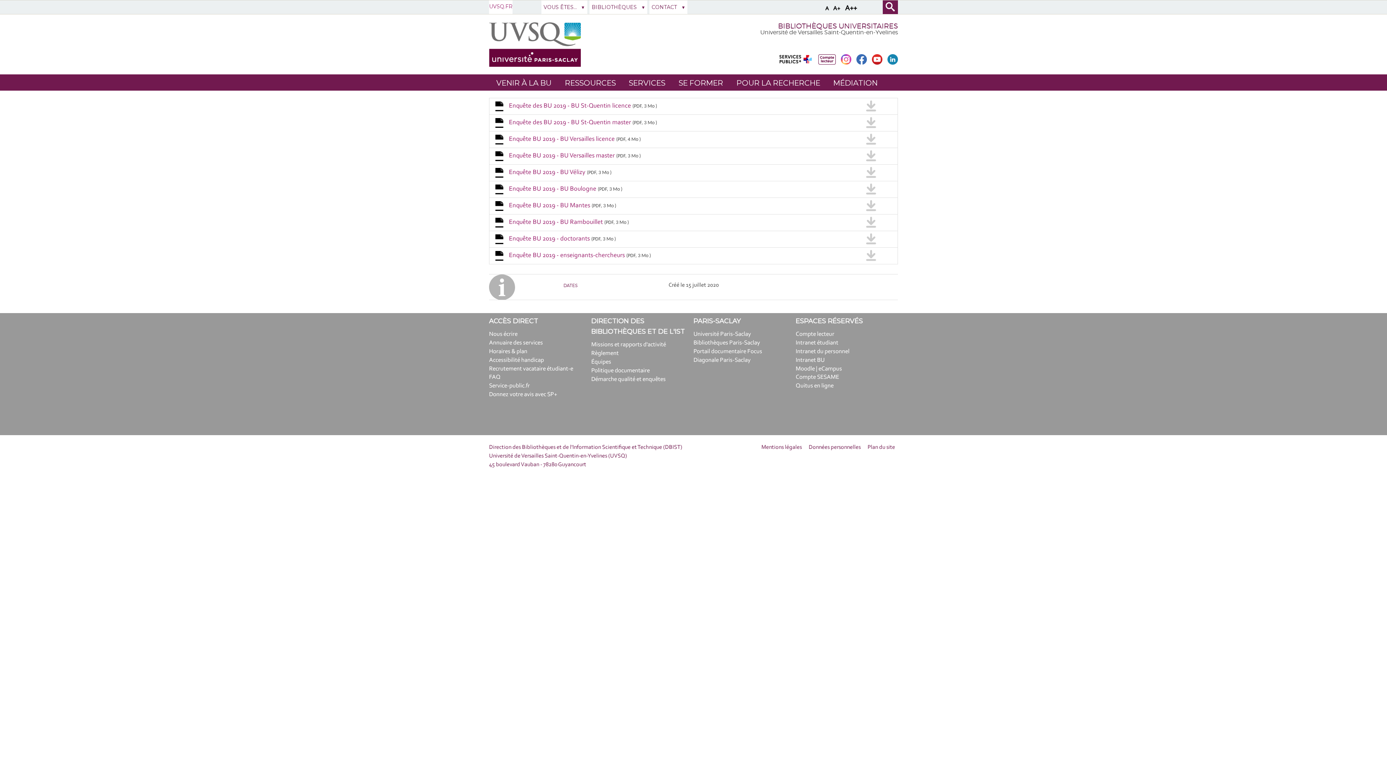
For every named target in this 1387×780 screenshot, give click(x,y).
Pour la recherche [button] (778, 82)
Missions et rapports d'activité (628, 345)
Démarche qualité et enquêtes (628, 379)
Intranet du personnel (823, 351)
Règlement (605, 353)
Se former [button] (701, 82)
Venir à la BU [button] (524, 82)
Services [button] (647, 82)
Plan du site (881, 447)
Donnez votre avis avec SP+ (523, 394)
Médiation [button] (855, 82)
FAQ (495, 377)
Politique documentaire (620, 371)
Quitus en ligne (815, 386)
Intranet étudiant (817, 343)
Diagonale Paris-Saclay (722, 360)
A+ (837, 8)
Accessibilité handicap (516, 360)
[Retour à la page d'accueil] (535, 44)
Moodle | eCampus (819, 369)
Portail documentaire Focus (728, 351)
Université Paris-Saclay (722, 334)
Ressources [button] (590, 82)
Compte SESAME (817, 377)
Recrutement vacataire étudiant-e (531, 369)
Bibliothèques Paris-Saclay (727, 343)
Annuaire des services (516, 343)
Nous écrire (503, 334)
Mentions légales (781, 447)
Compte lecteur (815, 334)
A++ (851, 8)
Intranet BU (810, 360)
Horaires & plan (508, 351)
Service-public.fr (509, 386)
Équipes (601, 362)
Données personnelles (835, 447)
